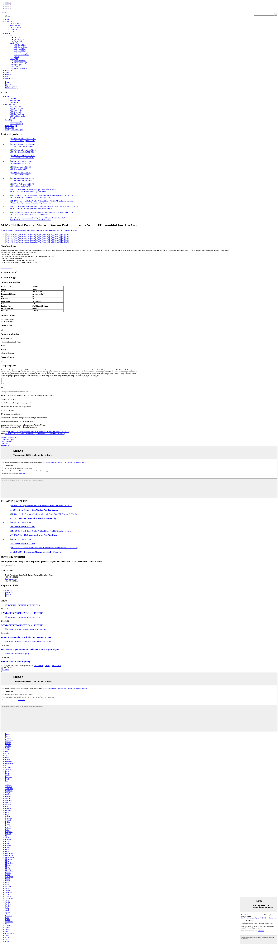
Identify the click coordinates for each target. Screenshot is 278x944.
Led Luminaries (6, 441)
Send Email (5, 670)
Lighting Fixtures (15, 43)
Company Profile (15, 23)
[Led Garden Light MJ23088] (20, 539)
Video (7, 72)
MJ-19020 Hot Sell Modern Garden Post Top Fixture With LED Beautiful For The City (35, 434)
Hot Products (38, 666)
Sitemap (47, 666)
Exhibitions (13, 29)
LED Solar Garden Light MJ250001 (22, 141)
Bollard (16, 57)
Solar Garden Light (20, 63)
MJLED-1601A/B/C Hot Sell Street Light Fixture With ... (29, 191)
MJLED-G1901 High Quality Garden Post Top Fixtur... (34, 535)
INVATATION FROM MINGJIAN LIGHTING (22, 613)
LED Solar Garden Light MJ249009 (22, 152)
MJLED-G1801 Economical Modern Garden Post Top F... (35, 552)
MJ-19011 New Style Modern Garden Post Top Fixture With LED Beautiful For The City (39, 432)
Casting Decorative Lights (18, 68)
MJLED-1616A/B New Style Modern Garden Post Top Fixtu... (31, 208)
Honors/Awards (15, 25)
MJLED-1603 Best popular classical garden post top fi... (29, 214)
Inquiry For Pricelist (8, 566)
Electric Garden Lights (8, 438)
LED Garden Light (20, 47)
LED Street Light (20, 45)
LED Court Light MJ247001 (19, 169)
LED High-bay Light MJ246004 (21, 180)
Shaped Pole (18, 41)
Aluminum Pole (19, 39)
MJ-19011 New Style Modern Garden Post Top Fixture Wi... (30, 203)
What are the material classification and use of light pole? (26, 637)
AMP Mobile (56, 666)
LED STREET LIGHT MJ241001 (22, 158)
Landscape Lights (16, 65)
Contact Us (9, 78)
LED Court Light (20, 51)
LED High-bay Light (21, 53)
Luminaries (5, 443)
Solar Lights (14, 59)
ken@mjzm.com (11, 579)
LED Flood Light (20, 49)
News (7, 76)
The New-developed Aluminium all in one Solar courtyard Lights (30, 649)
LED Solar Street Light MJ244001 (21, 146)
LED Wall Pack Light (21, 55)
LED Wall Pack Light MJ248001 (21, 186)
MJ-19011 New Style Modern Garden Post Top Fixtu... (34, 510)
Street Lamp (5, 445)
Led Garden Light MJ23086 (22, 527)
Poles (11, 35)
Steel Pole (17, 37)
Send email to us (6, 268)
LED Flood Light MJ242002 (19, 175)
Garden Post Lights (7, 439)
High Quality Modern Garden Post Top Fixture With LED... (30, 220)
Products (8, 33)
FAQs (12, 31)
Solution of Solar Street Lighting (15, 661)
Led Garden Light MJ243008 (20, 163)
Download (8, 70)
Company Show (15, 27)
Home (7, 20)
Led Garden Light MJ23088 (22, 543)
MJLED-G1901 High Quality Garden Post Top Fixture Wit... (30, 197)
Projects (8, 74)
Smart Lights (14, 66)
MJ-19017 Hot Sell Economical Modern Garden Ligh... (34, 518)
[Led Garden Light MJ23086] (20, 522)
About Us (8, 21)
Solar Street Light (20, 61)
